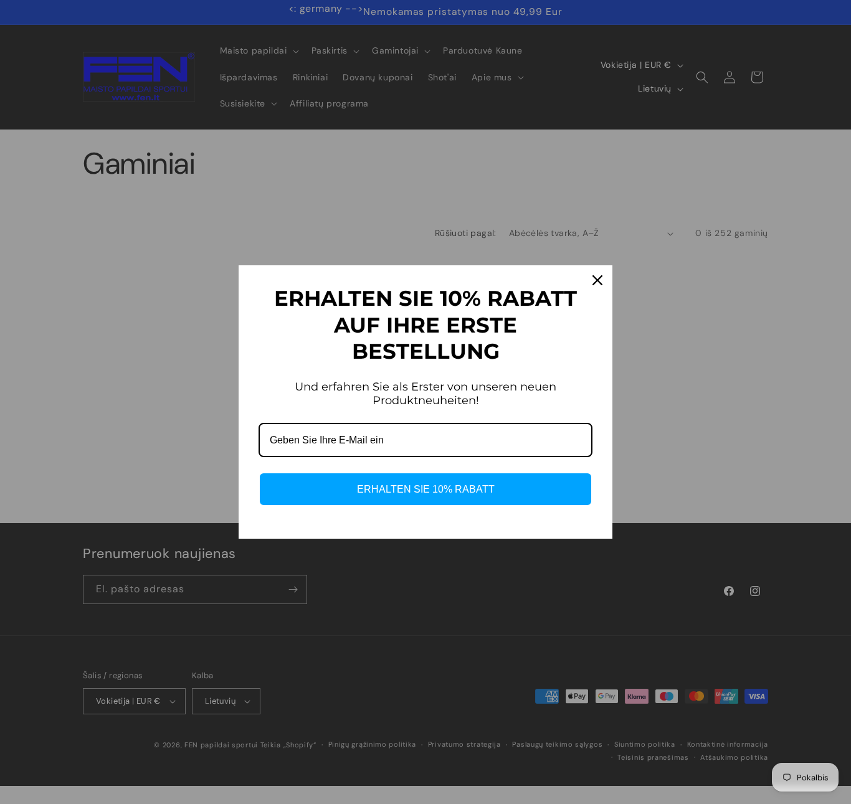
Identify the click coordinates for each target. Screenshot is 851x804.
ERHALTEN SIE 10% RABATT (426, 489)
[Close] (597, 280)
